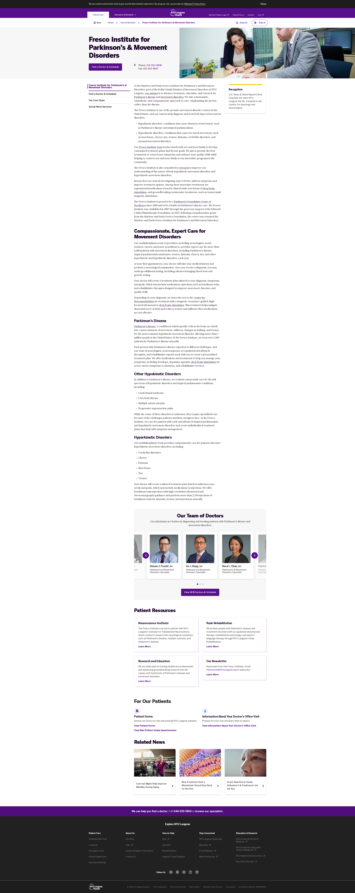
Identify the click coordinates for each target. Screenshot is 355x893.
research (184, 168)
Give (260, 15)
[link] (164, 555)
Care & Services (128, 23)
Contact (251, 15)
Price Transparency (160, 887)
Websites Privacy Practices (212, 887)
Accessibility (230, 887)
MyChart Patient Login (218, 15)
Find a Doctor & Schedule (105, 67)
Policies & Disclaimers (178, 887)
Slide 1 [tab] (197, 584)
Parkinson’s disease (144, 97)
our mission (151, 93)
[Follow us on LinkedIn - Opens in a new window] (197, 872)
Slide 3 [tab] (203, 584)
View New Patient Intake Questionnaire (155, 730)
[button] (263, 4)
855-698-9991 (261, 887)
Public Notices (194, 887)
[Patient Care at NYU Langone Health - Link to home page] (177, 13)
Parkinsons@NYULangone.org (221, 670)
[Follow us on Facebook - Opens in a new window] (171, 872)
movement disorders (172, 97)
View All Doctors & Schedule (200, 592)
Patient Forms (238, 15)
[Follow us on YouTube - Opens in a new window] (190, 872)
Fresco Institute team (151, 147)
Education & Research (124, 15)
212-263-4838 (154, 65)
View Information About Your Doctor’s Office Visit (229, 725)
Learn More (144, 646)
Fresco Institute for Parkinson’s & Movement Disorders (168, 23)
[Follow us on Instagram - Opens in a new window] (184, 872)
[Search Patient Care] (237, 22)
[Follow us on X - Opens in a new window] (177, 872)
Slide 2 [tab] (200, 584)
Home (110, 23)
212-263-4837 (150, 68)
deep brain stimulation (171, 305)
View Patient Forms (144, 725)
